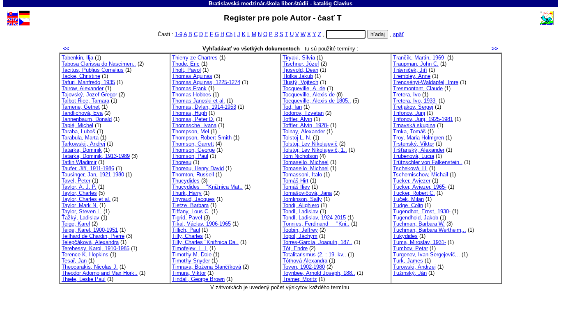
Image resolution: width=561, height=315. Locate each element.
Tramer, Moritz (300, 279)
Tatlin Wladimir (79, 162)
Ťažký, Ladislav (80, 218)
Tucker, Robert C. (414, 193)
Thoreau (181, 162)
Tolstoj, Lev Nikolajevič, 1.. (315, 150)
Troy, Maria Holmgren (418, 138)
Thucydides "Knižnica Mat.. (207, 187)
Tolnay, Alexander (304, 131)
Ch (229, 34)
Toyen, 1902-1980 (304, 267)
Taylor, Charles (79, 193)
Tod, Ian (292, 107)
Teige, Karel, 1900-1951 (90, 230)
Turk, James (408, 261)
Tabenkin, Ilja (77, 58)
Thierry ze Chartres (195, 58)
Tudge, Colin (408, 205)
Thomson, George (193, 150)
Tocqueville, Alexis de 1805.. (317, 101)
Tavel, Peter (76, 181)
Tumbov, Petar (410, 248)
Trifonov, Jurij (409, 113)
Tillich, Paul (186, 230)
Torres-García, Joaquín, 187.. (317, 242)
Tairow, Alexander (82, 88)
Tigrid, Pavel (187, 218)
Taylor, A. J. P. (79, 187)
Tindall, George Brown (198, 279)
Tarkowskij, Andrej (83, 144)
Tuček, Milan (408, 199)
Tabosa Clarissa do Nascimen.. (99, 64)
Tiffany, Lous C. (191, 211)
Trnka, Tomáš (409, 131)
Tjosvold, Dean (300, 70)
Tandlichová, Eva (82, 113)
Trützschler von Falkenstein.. (427, 162)
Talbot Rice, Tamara (85, 101)
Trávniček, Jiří (410, 70)
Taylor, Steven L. (82, 211)
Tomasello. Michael (306, 168)
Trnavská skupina (414, 125)
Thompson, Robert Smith (202, 138)
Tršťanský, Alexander (418, 150)
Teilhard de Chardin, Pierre (93, 236)
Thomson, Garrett (193, 144)
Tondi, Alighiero (301, 205)
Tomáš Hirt (295, 181)
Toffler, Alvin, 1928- (306, 125)
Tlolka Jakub (298, 76)
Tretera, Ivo (407, 94)
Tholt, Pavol (186, 70)
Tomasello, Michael (306, 162)
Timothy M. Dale (192, 254)
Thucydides (186, 181)
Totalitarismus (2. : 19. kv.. (314, 254)
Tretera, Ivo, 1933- (415, 101)
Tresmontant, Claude (418, 88)
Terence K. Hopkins (85, 254)
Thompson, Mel (190, 131)
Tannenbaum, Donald (87, 119)
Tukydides (405, 236)
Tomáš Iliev (296, 187)
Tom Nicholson (300, 156)
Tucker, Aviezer (411, 181)
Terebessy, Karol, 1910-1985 (95, 248)
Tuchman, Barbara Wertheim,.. (429, 230)
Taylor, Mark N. (80, 205)
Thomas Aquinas (192, 76)
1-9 (178, 34)
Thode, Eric (186, 64)
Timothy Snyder (191, 261)
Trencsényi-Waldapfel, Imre (425, 82)
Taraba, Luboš (78, 131)
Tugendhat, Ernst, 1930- (422, 211)
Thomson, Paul (190, 156)
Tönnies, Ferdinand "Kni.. (316, 224)
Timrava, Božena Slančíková (206, 267)
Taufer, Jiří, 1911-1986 (88, 168)
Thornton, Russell (193, 174)
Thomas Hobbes (191, 94)
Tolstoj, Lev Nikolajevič (310, 144)
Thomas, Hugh (189, 113)
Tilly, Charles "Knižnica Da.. (205, 242)
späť (398, 34)
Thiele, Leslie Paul (84, 279)
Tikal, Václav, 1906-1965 (201, 224)
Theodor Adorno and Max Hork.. (100, 273)
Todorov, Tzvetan (303, 113)
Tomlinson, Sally (302, 199)
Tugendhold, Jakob (415, 218)
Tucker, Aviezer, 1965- (419, 187)
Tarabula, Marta (80, 138)
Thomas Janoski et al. (198, 101)
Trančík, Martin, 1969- (419, 58)
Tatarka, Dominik (82, 150)
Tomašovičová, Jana (307, 193)
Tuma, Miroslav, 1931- (419, 242)
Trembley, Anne (411, 76)
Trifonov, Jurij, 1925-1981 (423, 119)
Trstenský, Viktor (413, 144)
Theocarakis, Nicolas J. (90, 267)
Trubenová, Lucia (413, 156)
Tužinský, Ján (410, 273)
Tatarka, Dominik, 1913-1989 (96, 156)
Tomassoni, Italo (302, 174)
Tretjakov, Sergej (413, 107)
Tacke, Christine (81, 76)
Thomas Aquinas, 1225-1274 (206, 82)
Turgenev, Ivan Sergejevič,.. (426, 254)
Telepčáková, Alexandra (90, 242)
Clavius (342, 3)
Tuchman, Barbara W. (419, 224)
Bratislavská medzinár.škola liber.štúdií (258, 3)
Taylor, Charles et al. (86, 199)
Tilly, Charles (187, 236)
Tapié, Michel (77, 125)
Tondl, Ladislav (300, 211)
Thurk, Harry (187, 193)
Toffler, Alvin (297, 119)
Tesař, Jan (74, 261)
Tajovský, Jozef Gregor (89, 94)
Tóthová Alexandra (305, 261)
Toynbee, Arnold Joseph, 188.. (319, 273)
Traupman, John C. (416, 64)
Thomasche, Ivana (194, 125)
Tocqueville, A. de (304, 88)
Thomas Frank (189, 88)
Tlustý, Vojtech (300, 82)
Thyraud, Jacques (193, 199)
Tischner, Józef (301, 64)
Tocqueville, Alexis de (309, 94)
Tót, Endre (295, 248)
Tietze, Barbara (190, 205)
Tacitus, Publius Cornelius (93, 70)
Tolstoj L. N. (297, 138)
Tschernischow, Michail (420, 174)
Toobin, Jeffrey (300, 230)
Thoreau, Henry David (198, 168)
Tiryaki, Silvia (299, 58)
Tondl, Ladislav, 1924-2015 (314, 218)
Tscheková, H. (410, 168)
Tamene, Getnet (81, 107)
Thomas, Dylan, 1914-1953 (204, 107)
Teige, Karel (76, 224)
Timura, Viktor (189, 273)
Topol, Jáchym (300, 236)
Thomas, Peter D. (193, 119)
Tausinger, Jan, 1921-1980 (93, 174)
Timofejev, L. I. (190, 248)
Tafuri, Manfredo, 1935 (88, 82)
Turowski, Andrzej (414, 267)
